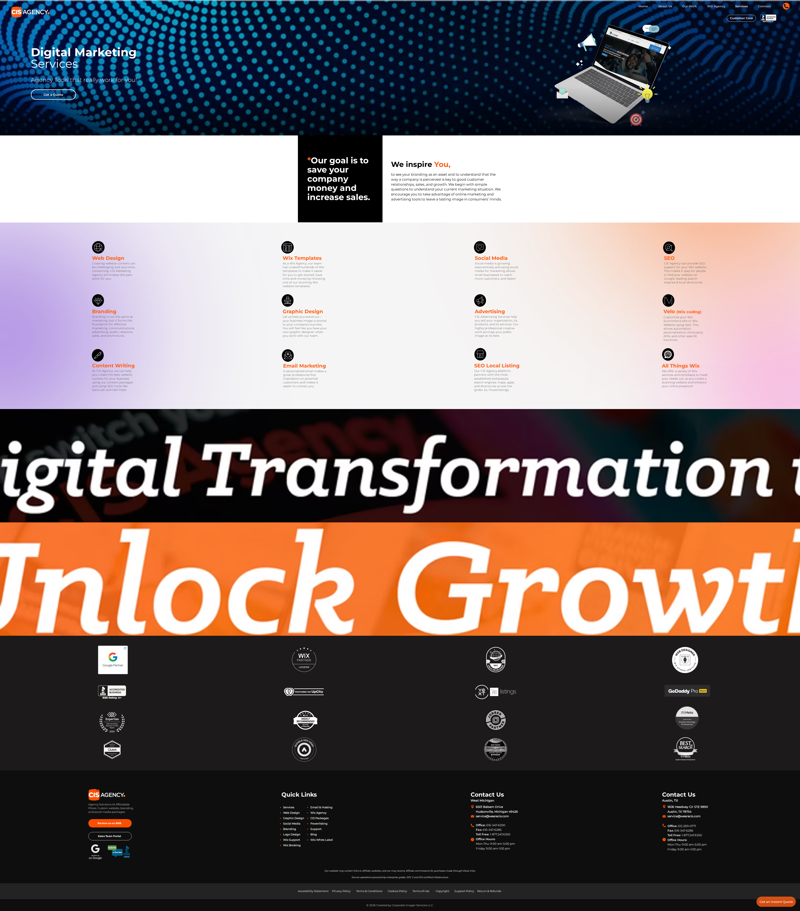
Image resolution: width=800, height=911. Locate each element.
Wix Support (291, 839)
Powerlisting (319, 823)
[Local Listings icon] (480, 354)
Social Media (291, 823)
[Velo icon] (668, 300)
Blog (313, 834)
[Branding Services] (98, 300)
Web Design (108, 258)
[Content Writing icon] (97, 355)
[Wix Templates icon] (98, 247)
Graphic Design (303, 311)
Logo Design (291, 834)
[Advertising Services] (480, 300)
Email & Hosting (321, 807)
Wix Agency (318, 812)
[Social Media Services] (480, 248)
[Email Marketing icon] (288, 355)
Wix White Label (321, 839)
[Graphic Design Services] (287, 300)
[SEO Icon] (669, 248)
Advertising (490, 311)
